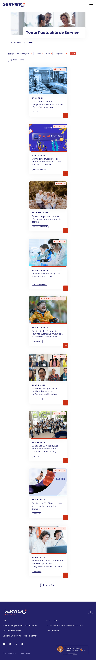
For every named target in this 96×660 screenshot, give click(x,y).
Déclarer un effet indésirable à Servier (20, 636)
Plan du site (51, 620)
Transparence (52, 630)
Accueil (13, 42)
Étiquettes (59, 54)
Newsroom (21, 42)
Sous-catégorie (23, 54)
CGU (5, 620)
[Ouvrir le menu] (92, 4)
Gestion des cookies (12, 630)
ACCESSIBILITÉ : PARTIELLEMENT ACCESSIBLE (64, 625)
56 (52, 584)
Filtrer (11, 53)
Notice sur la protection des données (20, 625)
